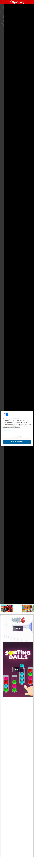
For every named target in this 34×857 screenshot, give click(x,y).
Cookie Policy (6, 430)
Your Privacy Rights (17, 436)
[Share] (2, 12)
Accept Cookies (17, 441)
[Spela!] (18, 641)
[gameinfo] (2, 25)
